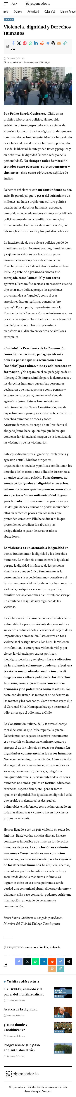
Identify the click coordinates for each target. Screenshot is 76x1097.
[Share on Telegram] (47, 43)
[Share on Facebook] (13, 43)
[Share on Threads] (53, 43)
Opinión (9, 20)
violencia (55, 947)
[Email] (58, 43)
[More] (13, 50)
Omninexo (46, 1091)
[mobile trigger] (7, 4)
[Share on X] (18, 43)
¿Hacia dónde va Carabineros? (16, 1027)
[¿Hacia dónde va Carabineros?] (63, 1027)
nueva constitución (36, 947)
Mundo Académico (60, 992)
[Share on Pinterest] (24, 43)
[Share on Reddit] (41, 43)
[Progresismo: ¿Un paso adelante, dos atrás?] (63, 1048)
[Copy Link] (64, 43)
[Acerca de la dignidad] (63, 1012)
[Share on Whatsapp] (30, 43)
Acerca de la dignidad (20, 1009)
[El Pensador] (38, 3)
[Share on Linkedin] (36, 43)
